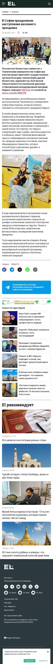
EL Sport (12, 593)
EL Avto (40, 593)
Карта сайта (9, 610)
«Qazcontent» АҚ (11, 599)
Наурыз (5, 264)
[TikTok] (37, 587)
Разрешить (29, 660)
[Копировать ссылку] (35, 269)
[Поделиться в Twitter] (20, 269)
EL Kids (26, 593)
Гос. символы (9, 606)
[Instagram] (24, 587)
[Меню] (3, 3)
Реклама (7, 603)
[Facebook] (6, 587)
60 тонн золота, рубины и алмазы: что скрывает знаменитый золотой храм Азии (25, 554)
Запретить (43, 660)
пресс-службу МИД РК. (14, 93)
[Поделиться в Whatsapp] (27, 269)
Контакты (8, 578)
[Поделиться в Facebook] (4, 269)
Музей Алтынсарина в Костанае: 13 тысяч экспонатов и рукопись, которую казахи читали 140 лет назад (25, 515)
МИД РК (15, 264)
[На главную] (11, 4)
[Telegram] (12, 587)
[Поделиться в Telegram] (12, 269)
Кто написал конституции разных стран (24, 440)
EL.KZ (25, 33)
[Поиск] (49, 4)
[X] (30, 587)
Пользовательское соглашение (17, 581)
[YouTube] (18, 587)
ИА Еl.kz (26, 90)
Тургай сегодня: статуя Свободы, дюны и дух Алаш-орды (25, 476)
